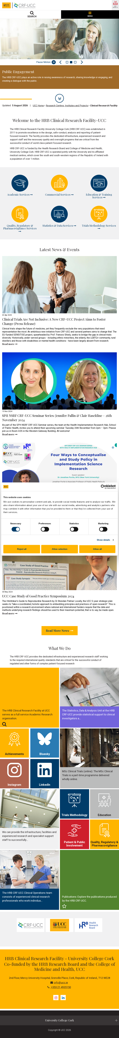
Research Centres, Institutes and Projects (67, 105)
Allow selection (59, 549)
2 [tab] (71, 62)
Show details (103, 540)
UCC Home (38, 105)
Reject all (21, 549)
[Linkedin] (63, 997)
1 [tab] (67, 62)
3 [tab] (75, 62)
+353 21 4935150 (60, 987)
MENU (90, 16)
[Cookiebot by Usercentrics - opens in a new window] (103, 487)
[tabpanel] (59, 54)
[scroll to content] (59, 98)
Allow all (97, 549)
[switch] (45, 529)
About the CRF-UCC (21, 90)
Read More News (58, 630)
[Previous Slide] (60, 62)
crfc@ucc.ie (61, 982)
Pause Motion (43, 62)
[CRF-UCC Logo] (25, 5)
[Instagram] (55, 997)
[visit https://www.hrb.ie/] (88, 925)
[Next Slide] (82, 62)
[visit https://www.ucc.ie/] (59, 925)
